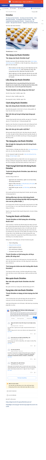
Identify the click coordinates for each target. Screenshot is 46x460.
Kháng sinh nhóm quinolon (15, 255)
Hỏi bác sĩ (35, 328)
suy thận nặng (26, 198)
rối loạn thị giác (13, 166)
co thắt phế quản (25, 194)
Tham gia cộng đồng (21, 388)
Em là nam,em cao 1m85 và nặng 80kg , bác (20, 348)
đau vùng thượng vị (33, 160)
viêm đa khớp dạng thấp (14, 80)
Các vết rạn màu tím (15, 360)
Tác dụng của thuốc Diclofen (12, 17)
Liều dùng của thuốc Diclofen (26, 17)
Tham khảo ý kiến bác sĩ (37, 8)
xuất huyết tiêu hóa (17, 196)
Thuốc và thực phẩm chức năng (11, 11)
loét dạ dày (32, 194)
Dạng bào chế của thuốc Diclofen (30, 22)
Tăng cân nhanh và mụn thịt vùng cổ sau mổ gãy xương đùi (23, 334)
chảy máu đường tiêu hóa (30, 165)
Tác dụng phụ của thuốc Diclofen (23, 19)
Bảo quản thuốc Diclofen (16, 22)
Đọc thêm (10, 342)
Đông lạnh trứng (22, 8)
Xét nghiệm (14, 8)
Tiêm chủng (6, 8)
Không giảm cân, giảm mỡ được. (18, 373)
